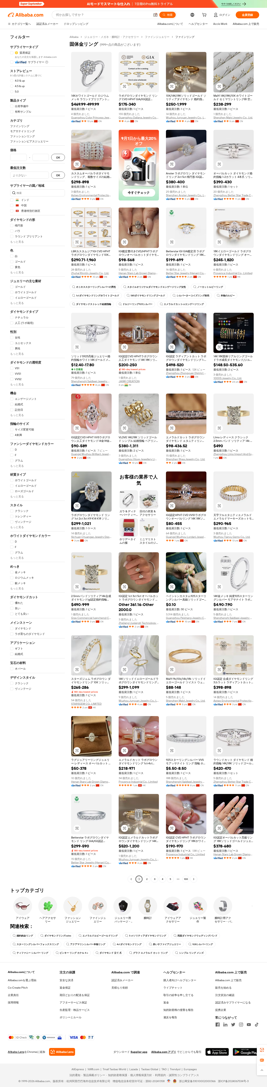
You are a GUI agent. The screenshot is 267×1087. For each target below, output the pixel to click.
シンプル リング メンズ (191, 953)
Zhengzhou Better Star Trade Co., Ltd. (233, 195)
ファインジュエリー (157, 36)
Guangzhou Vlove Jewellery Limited (139, 459)
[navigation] (37, 458)
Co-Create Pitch (18, 987)
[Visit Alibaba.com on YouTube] (248, 1024)
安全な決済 (66, 980)
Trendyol (175, 1069)
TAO (164, 1069)
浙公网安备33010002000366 (197, 1081)
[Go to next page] (193, 879)
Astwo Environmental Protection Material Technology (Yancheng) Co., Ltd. (91, 195)
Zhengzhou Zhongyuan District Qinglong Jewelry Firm (186, 373)
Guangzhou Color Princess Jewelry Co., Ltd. (91, 117)
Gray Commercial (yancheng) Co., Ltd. (91, 617)
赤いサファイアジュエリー (167, 944)
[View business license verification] (169, 1081)
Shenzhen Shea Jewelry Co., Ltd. (185, 459)
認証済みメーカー (122, 980)
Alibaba (74, 36)
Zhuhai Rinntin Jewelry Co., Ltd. (90, 273)
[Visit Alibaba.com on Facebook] (217, 1024)
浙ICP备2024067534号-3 (233, 1081)
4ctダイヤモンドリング (129, 944)
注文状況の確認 (224, 995)
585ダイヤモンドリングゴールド (148, 295)
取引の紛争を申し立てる (178, 995)
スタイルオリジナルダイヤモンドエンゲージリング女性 (156, 287)
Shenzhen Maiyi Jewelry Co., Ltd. (233, 117)
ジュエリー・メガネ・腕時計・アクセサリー (111, 36)
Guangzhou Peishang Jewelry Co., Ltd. (186, 617)
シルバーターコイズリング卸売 (193, 295)
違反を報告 (170, 1017)
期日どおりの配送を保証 (75, 995)
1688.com (93, 1069)
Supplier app (139, 1051)
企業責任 (13, 995)
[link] (262, 1050)
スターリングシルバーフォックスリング (38, 944)
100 (186, 879)
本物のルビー (228, 295)
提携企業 (220, 1009)
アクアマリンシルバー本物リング (87, 944)
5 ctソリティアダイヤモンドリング (147, 935)
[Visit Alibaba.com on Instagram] (241, 1024)
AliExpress (78, 1069)
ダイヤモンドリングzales (57, 935)
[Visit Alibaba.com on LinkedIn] (225, 1024)
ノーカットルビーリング (210, 287)
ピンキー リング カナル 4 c (74, 953)
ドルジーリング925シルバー (137, 304)
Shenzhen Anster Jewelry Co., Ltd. (186, 195)
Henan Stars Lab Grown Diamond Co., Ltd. (139, 273)
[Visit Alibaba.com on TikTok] (256, 1024)
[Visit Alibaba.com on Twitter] (233, 1024)
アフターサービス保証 (73, 1002)
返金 (166, 1002)
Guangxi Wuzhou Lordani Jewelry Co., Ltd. (186, 536)
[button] (155, 14)
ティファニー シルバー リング (32, 953)
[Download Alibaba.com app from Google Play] (246, 1052)
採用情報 (13, 1002)
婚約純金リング (25, 935)
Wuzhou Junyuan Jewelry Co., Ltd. (186, 117)
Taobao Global (149, 1069)
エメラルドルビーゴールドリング (100, 935)
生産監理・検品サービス (75, 1009)
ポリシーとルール (71, 1017)
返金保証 (65, 987)
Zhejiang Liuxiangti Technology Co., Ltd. (139, 623)
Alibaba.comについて (21, 972)
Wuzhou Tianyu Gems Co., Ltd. (231, 536)
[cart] (205, 15)
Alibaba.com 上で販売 (228, 980)
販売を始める (223, 987)
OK (58, 157)
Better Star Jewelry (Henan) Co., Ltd (186, 273)
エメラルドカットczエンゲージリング (184, 304)
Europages (190, 1069)
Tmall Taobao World (114, 1069)
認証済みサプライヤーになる (233, 1002)
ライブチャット (173, 987)
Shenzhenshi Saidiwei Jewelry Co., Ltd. (91, 381)
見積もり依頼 (119, 987)
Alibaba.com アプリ (163, 1051)
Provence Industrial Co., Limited (232, 273)
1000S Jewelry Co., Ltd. (227, 378)
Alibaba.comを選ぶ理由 (22, 980)
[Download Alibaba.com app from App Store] (217, 1052)
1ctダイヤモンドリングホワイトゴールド (97, 295)
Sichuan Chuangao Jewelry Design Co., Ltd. (91, 536)
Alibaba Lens (16, 1051)
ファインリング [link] (184, 36)
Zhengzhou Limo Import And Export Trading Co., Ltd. (233, 454)
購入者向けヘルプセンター (179, 980)
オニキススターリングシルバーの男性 (96, 287)
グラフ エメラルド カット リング (150, 953)
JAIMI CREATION (129, 381)
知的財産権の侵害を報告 (178, 1009)
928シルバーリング (202, 944)
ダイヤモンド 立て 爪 (110, 953)
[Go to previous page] (131, 879)
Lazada (133, 1069)
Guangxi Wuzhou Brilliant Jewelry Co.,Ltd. (91, 454)
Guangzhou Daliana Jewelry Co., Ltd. (139, 117)
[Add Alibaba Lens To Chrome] (62, 1052)
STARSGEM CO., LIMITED (86, 703)
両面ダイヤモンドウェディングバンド (197, 935)
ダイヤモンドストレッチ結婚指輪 (93, 304)
